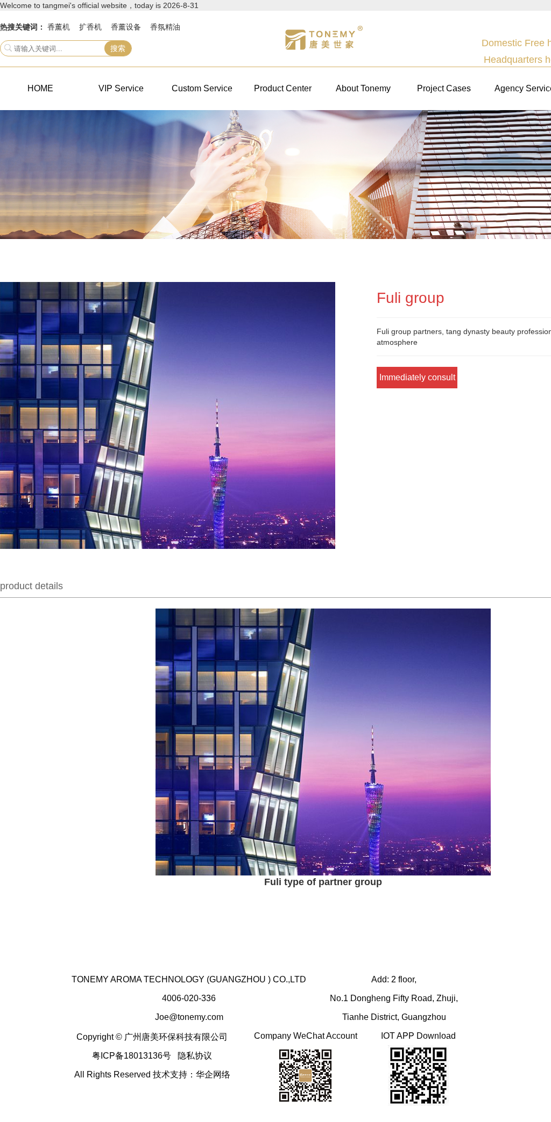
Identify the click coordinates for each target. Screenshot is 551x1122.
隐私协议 (195, 1055)
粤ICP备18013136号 (131, 1055)
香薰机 (58, 27)
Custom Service (202, 88)
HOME (40, 88)
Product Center (283, 88)
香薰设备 (126, 27)
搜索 (117, 48)
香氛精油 (165, 27)
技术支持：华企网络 (191, 1074)
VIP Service (121, 88)
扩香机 (90, 27)
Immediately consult (417, 377)
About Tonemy (363, 88)
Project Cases (444, 88)
